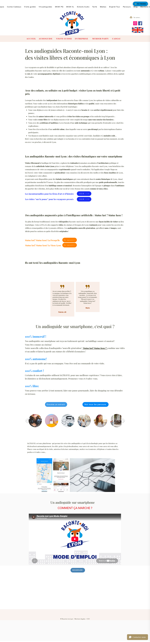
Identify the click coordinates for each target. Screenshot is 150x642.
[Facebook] (140, 23)
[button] (35, 420)
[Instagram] (135, 23)
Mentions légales (79, 619)
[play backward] (26, 421)
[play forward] (123, 421)
